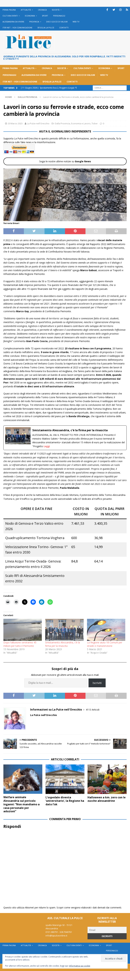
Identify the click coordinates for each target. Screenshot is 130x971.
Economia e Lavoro (81, 123)
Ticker (95, 123)
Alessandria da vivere (13, 21)
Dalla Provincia (62, 123)
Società (55, 9)
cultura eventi (10, 15)
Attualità (26, 9)
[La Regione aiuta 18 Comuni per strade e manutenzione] (106, 630)
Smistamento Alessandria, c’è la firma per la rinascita (62, 644)
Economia (30, 15)
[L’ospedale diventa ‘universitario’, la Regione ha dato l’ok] (65, 779)
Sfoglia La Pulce (45, 27)
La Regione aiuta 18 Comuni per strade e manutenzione (104, 644)
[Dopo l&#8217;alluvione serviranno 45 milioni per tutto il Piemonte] (22, 630)
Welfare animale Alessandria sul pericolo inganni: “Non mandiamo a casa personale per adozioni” (21, 804)
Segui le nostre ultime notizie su (65, 161)
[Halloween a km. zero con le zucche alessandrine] (107, 779)
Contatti (64, 27)
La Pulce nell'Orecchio (38, 123)
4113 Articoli (92, 709)
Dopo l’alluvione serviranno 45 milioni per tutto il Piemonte (19, 644)
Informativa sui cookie (79, 965)
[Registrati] (127, 10)
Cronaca (42, 9)
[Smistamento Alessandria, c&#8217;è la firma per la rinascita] (64, 630)
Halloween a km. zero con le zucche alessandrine (107, 799)
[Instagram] (120, 10)
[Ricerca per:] (110, 87)
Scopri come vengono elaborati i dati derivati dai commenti (89, 907)
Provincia (34, 21)
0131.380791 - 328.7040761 (59, 932)
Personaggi (59, 15)
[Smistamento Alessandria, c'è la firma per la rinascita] (65, 438)
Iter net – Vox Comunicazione (17, 27)
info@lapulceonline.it (56, 935)
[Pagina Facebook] (107, 10)
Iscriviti (97, 683)
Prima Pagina (9, 9)
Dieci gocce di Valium (57, 21)
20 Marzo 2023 (15, 123)
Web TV (76, 21)
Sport (45, 15)
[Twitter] (114, 10)
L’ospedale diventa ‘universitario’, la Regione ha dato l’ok (65, 800)
